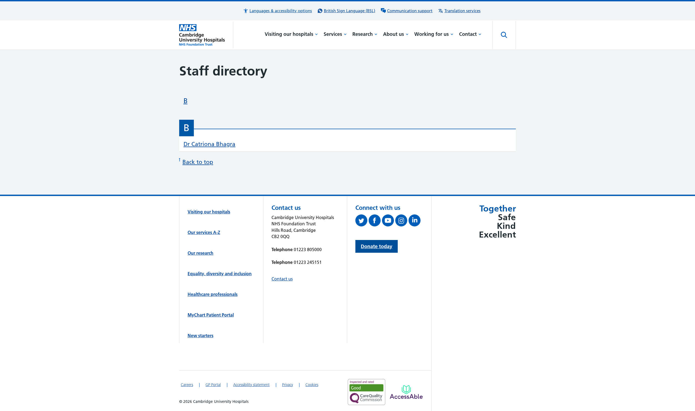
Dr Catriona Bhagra (209, 144)
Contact (468, 34)
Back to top (197, 162)
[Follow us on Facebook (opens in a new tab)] (375, 221)
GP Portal (213, 384)
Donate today (376, 246)
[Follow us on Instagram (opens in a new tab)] (402, 221)
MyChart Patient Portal (211, 315)
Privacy (287, 384)
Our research (200, 253)
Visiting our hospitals (289, 34)
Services (333, 34)
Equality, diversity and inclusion (220, 273)
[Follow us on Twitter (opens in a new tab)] (362, 221)
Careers (187, 384)
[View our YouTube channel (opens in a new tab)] (388, 221)
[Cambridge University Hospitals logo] (206, 34)
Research (362, 34)
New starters (200, 335)
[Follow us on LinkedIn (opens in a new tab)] (415, 221)
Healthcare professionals (213, 294)
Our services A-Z (204, 232)
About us (393, 34)
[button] (277, 11)
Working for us (431, 34)
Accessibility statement (251, 384)
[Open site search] (504, 35)
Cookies (311, 384)
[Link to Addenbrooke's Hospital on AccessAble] (406, 392)
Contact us (282, 279)
